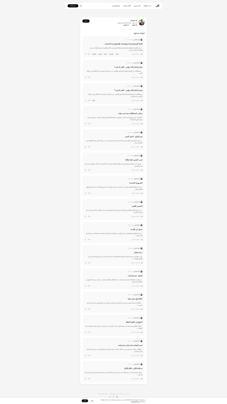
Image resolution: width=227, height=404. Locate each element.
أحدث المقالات (147, 6)
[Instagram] (117, 397)
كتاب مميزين (137, 6)
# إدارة (105, 54)
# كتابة (117, 54)
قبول (85, 401)
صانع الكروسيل (116, 6)
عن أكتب (126, 394)
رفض (92, 401)
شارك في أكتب (73, 6)
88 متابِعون (134, 25)
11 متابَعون (126, 25)
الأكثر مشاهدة (127, 6)
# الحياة (100, 54)
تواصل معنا (120, 394)
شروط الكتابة (112, 394)
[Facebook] (113, 397)
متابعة (86, 21)
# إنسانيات (111, 54)
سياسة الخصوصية (103, 394)
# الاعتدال (94, 54)
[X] (110, 397)
